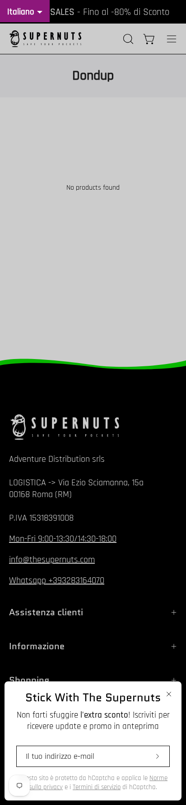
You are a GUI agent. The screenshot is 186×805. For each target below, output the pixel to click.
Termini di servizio (97, 787)
